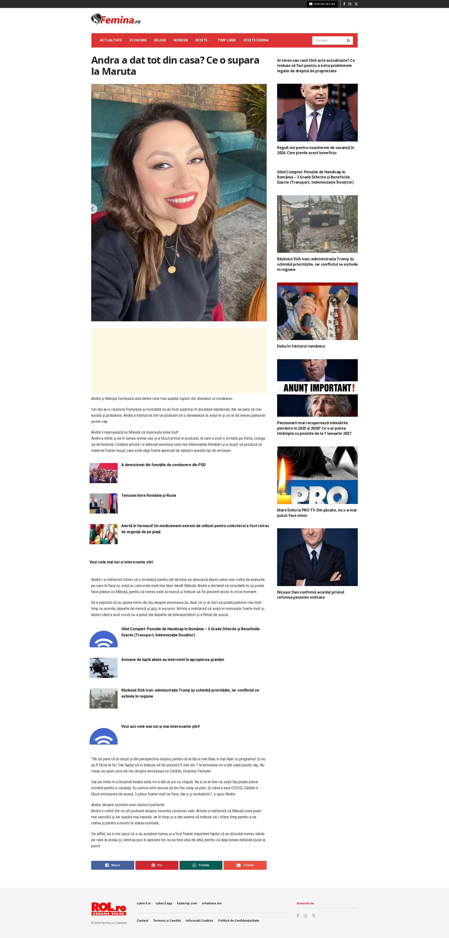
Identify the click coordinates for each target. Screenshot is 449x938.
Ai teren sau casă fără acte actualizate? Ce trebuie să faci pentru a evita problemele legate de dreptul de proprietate (316, 65)
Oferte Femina (255, 40)
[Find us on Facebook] (344, 4)
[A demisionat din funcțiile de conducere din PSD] (104, 480)
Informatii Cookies (199, 920)
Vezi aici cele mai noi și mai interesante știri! (160, 726)
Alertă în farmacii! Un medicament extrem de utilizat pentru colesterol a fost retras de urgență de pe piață (195, 529)
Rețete (201, 40)
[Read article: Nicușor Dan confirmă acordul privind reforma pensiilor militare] (317, 557)
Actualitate (111, 40)
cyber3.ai (144, 903)
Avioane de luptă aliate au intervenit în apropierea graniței (172, 659)
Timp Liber (226, 40)
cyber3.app (164, 903)
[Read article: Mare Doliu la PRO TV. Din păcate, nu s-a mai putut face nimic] (317, 475)
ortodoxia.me (212, 903)
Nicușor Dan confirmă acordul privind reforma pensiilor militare (310, 595)
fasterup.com (187, 903)
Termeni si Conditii (167, 920)
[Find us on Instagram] (349, 4)
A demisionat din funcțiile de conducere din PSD (163, 465)
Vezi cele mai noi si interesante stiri (121, 562)
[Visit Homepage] (116, 20)
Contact (121, 923)
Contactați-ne (324, 4)
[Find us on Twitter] (356, 4)
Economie (138, 40)
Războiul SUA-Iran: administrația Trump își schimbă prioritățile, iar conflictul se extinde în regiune (190, 693)
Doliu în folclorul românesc (301, 346)
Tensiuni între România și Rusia (148, 495)
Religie (160, 40)
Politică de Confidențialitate (238, 920)
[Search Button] (348, 40)
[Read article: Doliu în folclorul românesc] (317, 311)
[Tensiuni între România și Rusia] (104, 511)
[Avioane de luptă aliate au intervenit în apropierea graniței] (104, 675)
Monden (181, 40)
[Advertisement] (179, 361)
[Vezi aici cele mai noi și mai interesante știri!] (104, 742)
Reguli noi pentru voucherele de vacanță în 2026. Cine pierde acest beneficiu (315, 150)
